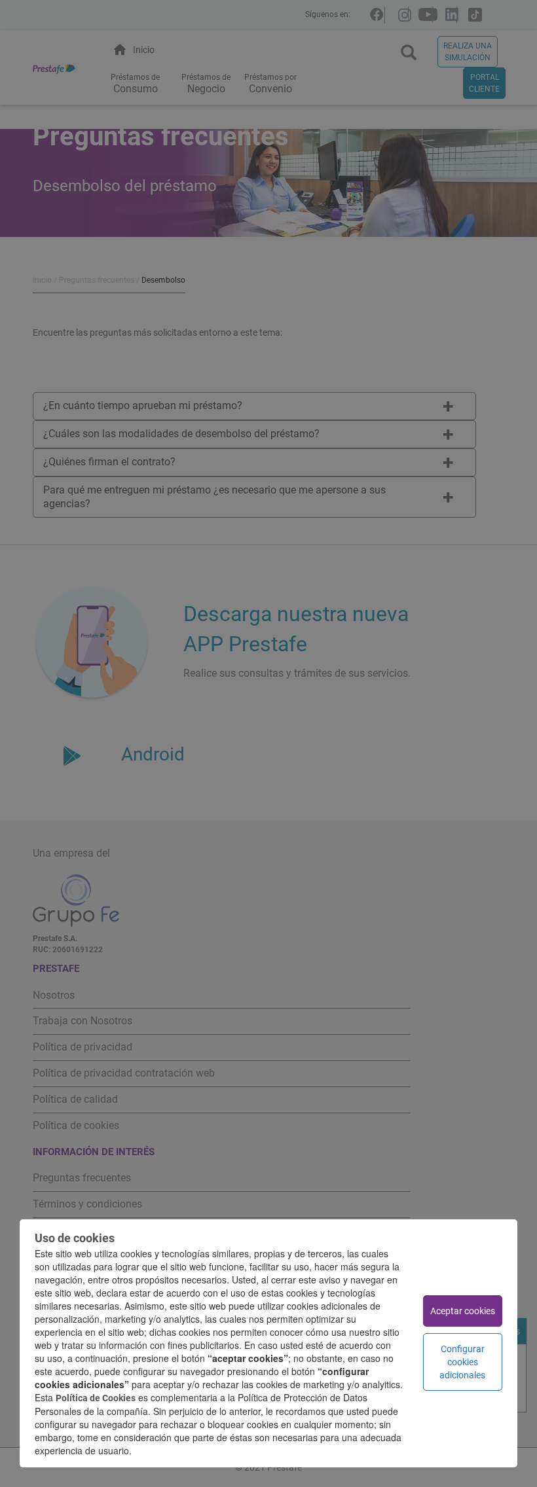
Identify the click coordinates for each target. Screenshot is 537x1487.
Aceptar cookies (462, 1311)
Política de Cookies (96, 1398)
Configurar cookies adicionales (462, 1362)
